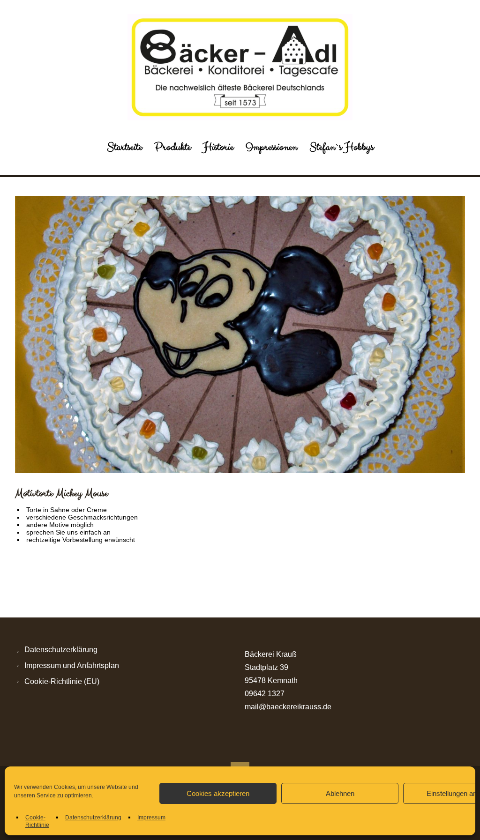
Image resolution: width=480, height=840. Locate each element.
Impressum (151, 817)
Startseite (124, 147)
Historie (218, 147)
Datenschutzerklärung (93, 817)
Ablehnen (340, 793)
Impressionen (271, 147)
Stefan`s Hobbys (341, 147)
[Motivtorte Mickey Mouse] (240, 334)
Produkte (172, 147)
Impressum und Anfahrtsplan (71, 665)
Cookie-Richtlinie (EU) (61, 681)
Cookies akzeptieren (218, 793)
